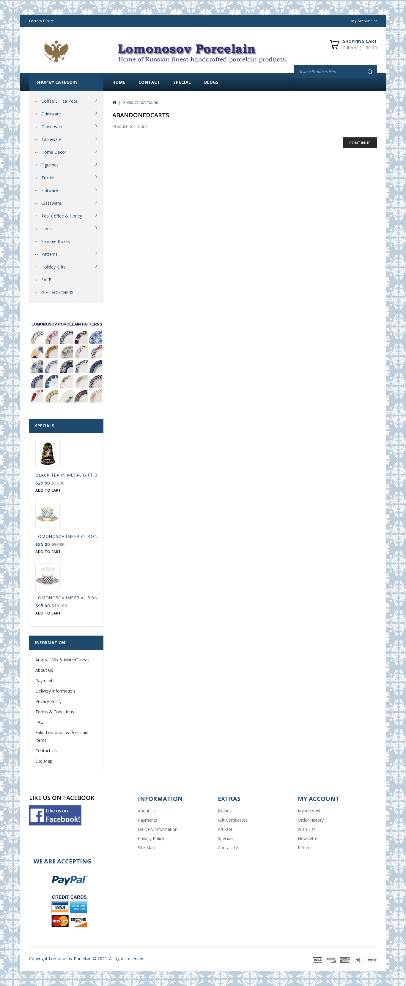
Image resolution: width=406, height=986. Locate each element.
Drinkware (51, 114)
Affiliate (225, 829)
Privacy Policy (48, 701)
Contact (149, 82)
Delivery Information (55, 691)
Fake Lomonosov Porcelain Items (61, 736)
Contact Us (46, 750)
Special (182, 82)
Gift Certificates (233, 820)
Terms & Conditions (54, 712)
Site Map (43, 761)
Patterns (49, 254)
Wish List (306, 829)
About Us (44, 670)
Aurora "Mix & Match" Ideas (62, 660)
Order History (311, 820)
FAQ (39, 722)
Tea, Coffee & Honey (61, 216)
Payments (45, 680)
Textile (47, 177)
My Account (309, 811)
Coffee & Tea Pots (59, 101)
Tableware (51, 139)
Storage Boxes (55, 241)
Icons (46, 228)
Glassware (51, 203)
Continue (360, 142)
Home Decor (53, 152)
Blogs (211, 82)
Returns (305, 847)
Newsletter (308, 838)
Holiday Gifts (53, 267)
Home (118, 82)
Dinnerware (52, 126)
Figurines (50, 165)
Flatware (49, 190)
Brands (225, 811)
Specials (225, 838)
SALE (46, 279)
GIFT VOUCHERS (57, 292)
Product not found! (141, 102)
